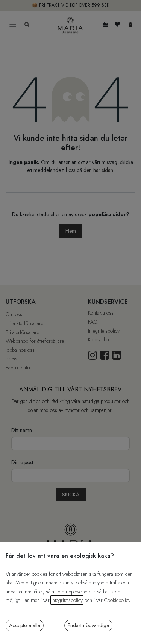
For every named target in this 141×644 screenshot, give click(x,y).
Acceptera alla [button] (24, 625)
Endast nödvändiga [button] (88, 625)
